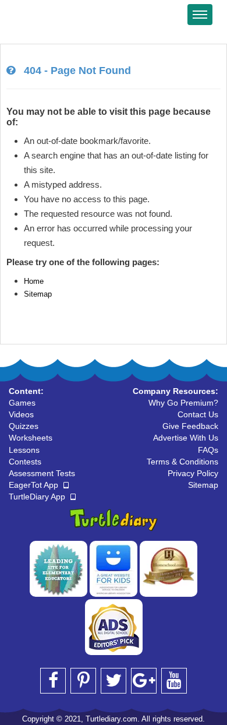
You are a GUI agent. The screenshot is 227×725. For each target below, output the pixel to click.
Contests (25, 461)
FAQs (208, 450)
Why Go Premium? (183, 402)
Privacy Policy (193, 473)
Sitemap (38, 294)
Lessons (24, 450)
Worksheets (30, 437)
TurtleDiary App (38, 496)
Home (34, 281)
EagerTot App (35, 485)
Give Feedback (190, 426)
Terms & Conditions (182, 461)
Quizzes (23, 426)
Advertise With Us (185, 437)
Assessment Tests (42, 473)
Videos (21, 414)
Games (22, 402)
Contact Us (198, 414)
